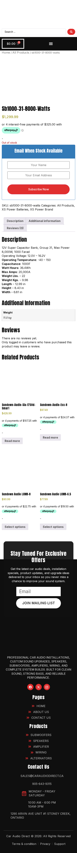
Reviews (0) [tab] (15, 228)
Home (6, 52)
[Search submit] (71, 32)
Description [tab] (15, 221)
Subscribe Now (38, 189)
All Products (20, 52)
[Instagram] (47, 687)
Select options (15, 527)
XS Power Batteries (15, 209)
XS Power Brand (41, 209)
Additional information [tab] (45, 221)
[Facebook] (30, 687)
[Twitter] (38, 687)
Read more (12, 441)
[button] (51, 44)
